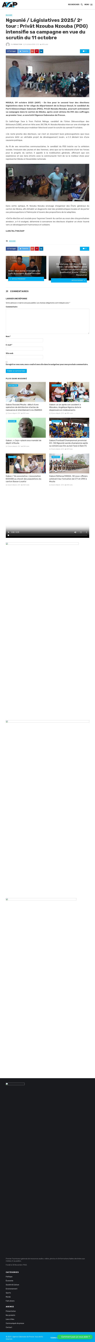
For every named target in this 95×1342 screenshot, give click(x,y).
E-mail (9, 345)
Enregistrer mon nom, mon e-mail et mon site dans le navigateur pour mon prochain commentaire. (47, 364)
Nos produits (10, 1315)
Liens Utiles (10, 1319)
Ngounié (9, 15)
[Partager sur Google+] (32, 51)
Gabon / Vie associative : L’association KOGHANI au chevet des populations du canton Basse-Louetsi (23, 479)
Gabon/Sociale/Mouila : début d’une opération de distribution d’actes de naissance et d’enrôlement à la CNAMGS (24, 407)
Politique (9, 1277)
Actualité (13, 385)
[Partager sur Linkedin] (41, 51)
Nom (8, 336)
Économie (9, 1281)
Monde (8, 1297)
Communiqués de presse (15, 1323)
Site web (9, 353)
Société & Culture (12, 1285)
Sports (8, 1293)
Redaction (17, 44)
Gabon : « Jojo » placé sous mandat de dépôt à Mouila (23, 441)
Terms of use (56, 1338)
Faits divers (10, 1301)
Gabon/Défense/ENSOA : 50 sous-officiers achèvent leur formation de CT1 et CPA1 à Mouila (68, 479)
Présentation (11, 1311)
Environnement (11, 1289)
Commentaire (11, 307)
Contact (9, 1327)
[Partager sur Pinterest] (37, 51)
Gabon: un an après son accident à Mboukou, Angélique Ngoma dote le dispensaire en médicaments (65, 407)
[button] (75, 1337)
